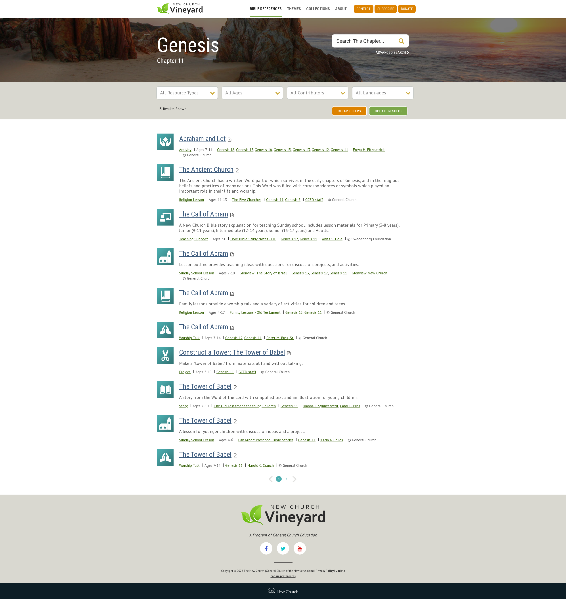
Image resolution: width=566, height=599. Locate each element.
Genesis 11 (339, 149)
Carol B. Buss (350, 406)
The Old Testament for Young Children (245, 406)
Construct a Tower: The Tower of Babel (232, 352)
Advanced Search (391, 52)
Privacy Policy (325, 571)
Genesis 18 (225, 149)
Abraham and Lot (202, 138)
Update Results (388, 111)
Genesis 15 (282, 149)
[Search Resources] (401, 41)
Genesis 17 (244, 149)
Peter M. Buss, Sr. (280, 337)
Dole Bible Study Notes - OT (253, 239)
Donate (407, 9)
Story (183, 406)
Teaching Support (193, 239)
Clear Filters (349, 111)
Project (185, 371)
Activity (185, 149)
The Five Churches (246, 199)
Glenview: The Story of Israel (263, 273)
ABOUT (341, 8)
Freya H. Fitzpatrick (369, 149)
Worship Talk (189, 337)
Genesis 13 (301, 149)
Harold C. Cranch (260, 465)
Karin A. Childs (331, 440)
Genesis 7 (292, 199)
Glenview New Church (369, 273)
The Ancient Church (206, 169)
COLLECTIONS (318, 8)
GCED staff (314, 199)
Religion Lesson (191, 199)
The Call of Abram (203, 214)
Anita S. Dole (332, 239)
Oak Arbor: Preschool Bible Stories (265, 440)
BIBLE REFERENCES (266, 8)
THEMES (294, 8)
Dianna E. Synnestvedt (320, 406)
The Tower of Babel (205, 386)
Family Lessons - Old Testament (255, 312)
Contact (364, 9)
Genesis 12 (320, 149)
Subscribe (385, 9)
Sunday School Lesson (196, 273)
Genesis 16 (263, 149)
